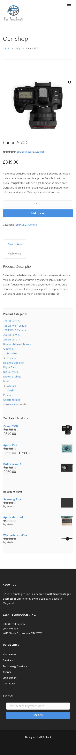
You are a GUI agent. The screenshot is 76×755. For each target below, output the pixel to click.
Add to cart (38, 213)
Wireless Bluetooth (14, 404)
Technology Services (15, 666)
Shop (17, 48)
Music (6, 381)
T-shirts (11, 358)
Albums (11, 386)
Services (8, 660)
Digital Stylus (10, 372)
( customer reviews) (30, 152)
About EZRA (10, 654)
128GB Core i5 (11, 321)
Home (6, 48)
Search (38, 715)
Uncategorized (11, 399)
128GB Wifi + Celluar (15, 325)
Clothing (8, 348)
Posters (7, 395)
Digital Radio (10, 367)
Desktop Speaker (13, 362)
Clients (7, 672)
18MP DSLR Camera (25, 224)
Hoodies (12, 353)
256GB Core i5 (11, 335)
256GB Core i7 (11, 339)
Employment (10, 677)
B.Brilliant (45, 737)
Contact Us (9, 683)
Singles (11, 390)
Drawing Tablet (12, 376)
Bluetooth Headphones (17, 344)
